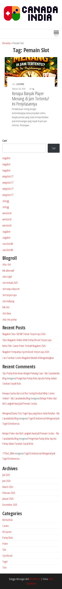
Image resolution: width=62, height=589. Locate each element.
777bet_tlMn (8, 453)
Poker (5, 543)
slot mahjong (8, 301)
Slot (4, 549)
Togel (4, 561)
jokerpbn (20, 84)
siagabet (6, 231)
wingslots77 (7, 176)
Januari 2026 (8, 499)
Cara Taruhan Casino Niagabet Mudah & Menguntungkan (28, 358)
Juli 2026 (6, 475)
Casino (5, 526)
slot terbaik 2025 (10, 283)
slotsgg (5, 201)
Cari (4, 140)
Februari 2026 (8, 493)
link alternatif (8, 270)
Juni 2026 (6, 481)
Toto (4, 567)
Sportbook (7, 555)
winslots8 (6, 213)
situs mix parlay (9, 319)
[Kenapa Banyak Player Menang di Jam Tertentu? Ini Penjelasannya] (31, 71)
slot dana (6, 313)
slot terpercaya (9, 295)
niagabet (6, 158)
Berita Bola (7, 520)
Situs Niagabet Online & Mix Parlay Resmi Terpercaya (26, 340)
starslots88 (7, 244)
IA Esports (7, 532)
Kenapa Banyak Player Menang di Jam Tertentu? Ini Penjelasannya (30, 98)
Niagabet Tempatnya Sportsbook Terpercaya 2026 (25, 352)
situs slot (6, 264)
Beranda (6, 43)
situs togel (7, 276)
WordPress (35, 579)
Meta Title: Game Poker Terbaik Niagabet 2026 (24, 346)
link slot (5, 307)
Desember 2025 (9, 505)
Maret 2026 (7, 487)
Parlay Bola (7, 537)
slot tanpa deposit (10, 289)
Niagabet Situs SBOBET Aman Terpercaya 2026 (23, 334)
